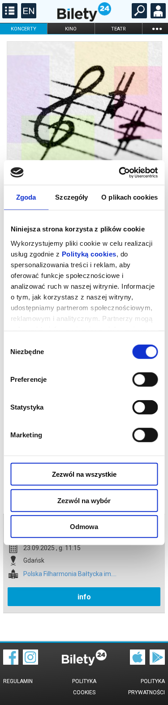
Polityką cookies (88, 253)
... (156, 28)
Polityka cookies (84, 687)
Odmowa (84, 526)
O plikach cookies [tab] (129, 197)
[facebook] (10, 662)
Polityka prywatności (146, 687)
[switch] (145, 379)
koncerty (23, 29)
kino (71, 29)
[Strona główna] (84, 19)
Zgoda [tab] (26, 197)
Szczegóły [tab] (71, 197)
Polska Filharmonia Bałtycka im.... (69, 574)
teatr (118, 29)
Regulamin (18, 681)
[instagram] (30, 662)
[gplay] (157, 662)
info (84, 597)
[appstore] (137, 662)
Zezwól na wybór (84, 500)
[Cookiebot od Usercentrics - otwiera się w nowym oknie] (120, 172)
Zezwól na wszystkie (84, 474)
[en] (27, 16)
